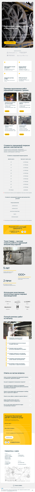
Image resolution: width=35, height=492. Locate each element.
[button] (10, 474)
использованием (9, 490)
